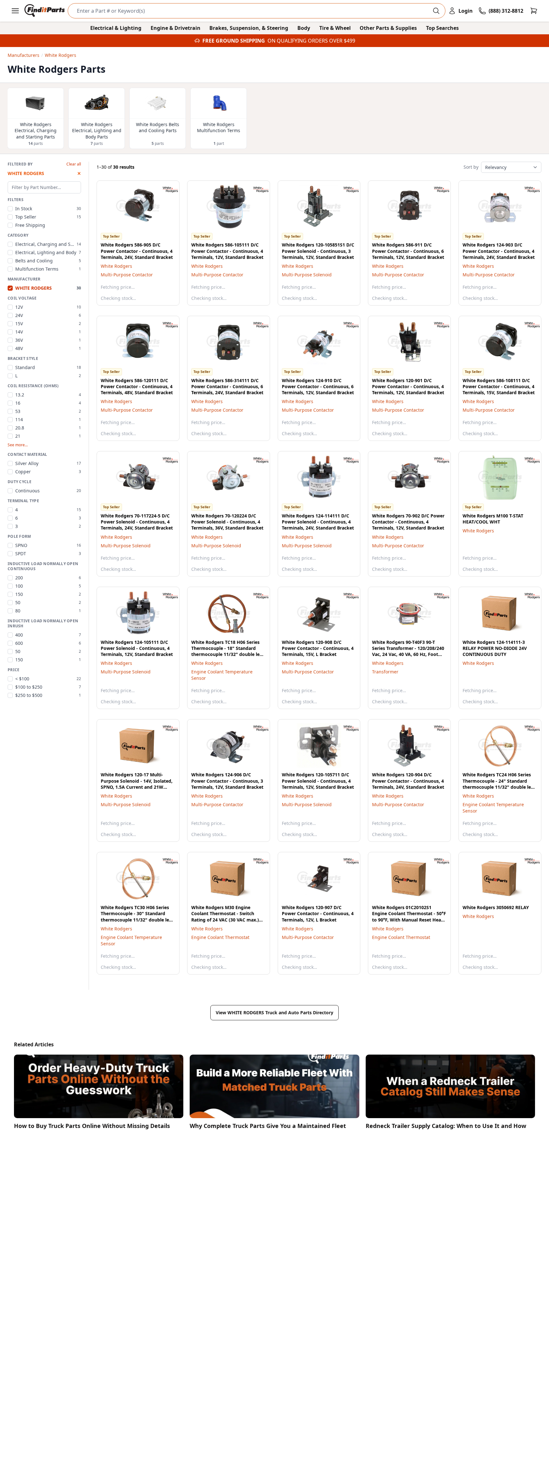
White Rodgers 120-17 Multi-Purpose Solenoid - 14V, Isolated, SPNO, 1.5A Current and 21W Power (137, 784)
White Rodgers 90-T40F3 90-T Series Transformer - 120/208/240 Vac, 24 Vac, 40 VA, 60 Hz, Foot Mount (408, 651)
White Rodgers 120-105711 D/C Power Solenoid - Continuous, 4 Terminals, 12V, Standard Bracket (318, 781)
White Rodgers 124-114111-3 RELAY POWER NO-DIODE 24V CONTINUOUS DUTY (495, 648)
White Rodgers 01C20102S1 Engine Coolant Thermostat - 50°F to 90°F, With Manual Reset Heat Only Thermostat (409, 916)
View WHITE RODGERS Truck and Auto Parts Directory (274, 1012)
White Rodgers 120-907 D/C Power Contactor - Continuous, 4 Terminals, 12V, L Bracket (318, 913)
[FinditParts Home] (45, 11)
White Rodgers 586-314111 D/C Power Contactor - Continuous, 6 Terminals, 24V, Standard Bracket (227, 386)
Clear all (73, 164)
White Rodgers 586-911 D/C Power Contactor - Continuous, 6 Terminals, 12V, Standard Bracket (408, 251)
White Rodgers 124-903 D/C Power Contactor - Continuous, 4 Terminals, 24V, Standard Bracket (499, 251)
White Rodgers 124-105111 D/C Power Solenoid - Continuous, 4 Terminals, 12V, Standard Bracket (137, 648)
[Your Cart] (533, 10)
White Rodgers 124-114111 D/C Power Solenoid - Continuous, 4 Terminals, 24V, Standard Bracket (318, 522)
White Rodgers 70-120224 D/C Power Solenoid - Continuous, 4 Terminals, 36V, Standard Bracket (227, 522)
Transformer (385, 672)
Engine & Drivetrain (175, 27)
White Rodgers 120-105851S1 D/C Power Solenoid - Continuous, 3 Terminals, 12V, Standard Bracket (318, 251)
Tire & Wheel (335, 27)
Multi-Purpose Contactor (127, 275)
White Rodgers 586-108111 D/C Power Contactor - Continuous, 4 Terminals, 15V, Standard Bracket (499, 386)
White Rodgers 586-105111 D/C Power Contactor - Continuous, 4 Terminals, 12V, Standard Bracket (227, 251)
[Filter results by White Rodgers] (165, 189)
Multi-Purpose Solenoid (307, 275)
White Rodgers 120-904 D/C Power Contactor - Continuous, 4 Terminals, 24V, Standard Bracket (408, 781)
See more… (18, 445)
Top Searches (442, 27)
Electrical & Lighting (115, 27)
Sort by (471, 167)
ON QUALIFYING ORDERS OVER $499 (311, 40)
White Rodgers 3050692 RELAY (496, 907)
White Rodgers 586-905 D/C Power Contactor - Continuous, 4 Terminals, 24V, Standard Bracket (137, 251)
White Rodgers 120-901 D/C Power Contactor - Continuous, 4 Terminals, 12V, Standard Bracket (408, 386)
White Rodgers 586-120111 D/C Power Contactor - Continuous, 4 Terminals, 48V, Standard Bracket (137, 386)
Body (303, 27)
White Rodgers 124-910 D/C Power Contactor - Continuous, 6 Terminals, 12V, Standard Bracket (318, 386)
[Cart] (533, 10)
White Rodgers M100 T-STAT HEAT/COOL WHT (493, 519)
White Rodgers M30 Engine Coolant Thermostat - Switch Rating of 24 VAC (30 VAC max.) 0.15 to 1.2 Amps (225, 916)
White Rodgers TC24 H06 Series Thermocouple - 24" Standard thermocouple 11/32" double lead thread (499, 784)
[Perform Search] (436, 11)
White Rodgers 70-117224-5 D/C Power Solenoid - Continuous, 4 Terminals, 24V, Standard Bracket (137, 522)
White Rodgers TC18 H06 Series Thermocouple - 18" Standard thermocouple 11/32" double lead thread (228, 651)
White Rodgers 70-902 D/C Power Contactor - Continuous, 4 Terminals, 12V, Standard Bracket (408, 522)
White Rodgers (116, 266)
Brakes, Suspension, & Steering (248, 27)
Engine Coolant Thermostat (220, 937)
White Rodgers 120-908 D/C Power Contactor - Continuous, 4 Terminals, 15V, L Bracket (318, 648)
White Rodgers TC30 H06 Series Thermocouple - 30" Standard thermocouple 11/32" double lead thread (137, 916)
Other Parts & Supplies (388, 27)
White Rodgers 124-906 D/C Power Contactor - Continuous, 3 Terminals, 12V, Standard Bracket (227, 781)
